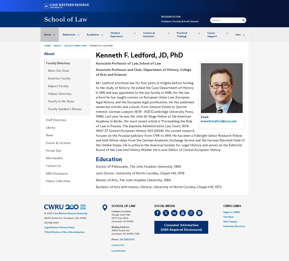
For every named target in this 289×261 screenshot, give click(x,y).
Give (238, 34)
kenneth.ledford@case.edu (219, 121)
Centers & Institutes (149, 34)
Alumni (194, 21)
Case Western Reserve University (70, 213)
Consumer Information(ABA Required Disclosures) (181, 227)
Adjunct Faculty (58, 86)
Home (47, 45)
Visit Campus (230, 221)
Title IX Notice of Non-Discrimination (64, 232)
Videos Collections (58, 181)
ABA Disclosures (57, 173)
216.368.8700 (127, 239)
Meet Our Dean (58, 71)
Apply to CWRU (231, 212)
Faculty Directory (76, 45)
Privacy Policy (67, 227)
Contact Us (53, 166)
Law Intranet (119, 250)
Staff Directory (56, 120)
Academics (93, 34)
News (49, 135)
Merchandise (54, 158)
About (47, 34)
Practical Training (182, 34)
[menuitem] (49, 34)
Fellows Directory (60, 94)
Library (50, 127)
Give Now (228, 216)
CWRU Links (232, 206)
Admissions (69, 34)
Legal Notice (51, 227)
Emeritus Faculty (59, 78)
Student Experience (117, 34)
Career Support (212, 34)
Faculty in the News (61, 101)
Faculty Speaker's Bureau (64, 109)
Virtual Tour (53, 150)
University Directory (234, 226)
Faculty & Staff (181, 21)
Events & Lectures (58, 143)
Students (166, 21)
